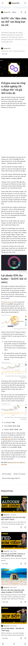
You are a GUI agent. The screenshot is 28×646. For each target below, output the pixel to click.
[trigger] (25, 3)
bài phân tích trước (7, 302)
